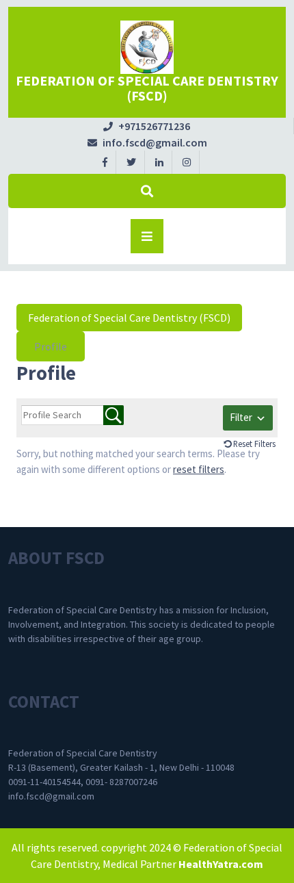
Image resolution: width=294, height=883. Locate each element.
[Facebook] (105, 161)
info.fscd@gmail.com (147, 142)
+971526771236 (146, 126)
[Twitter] (131, 161)
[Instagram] (187, 161)
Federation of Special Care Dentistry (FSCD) (147, 88)
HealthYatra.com (220, 864)
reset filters (198, 469)
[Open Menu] (147, 236)
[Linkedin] (159, 161)
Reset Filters (254, 443)
